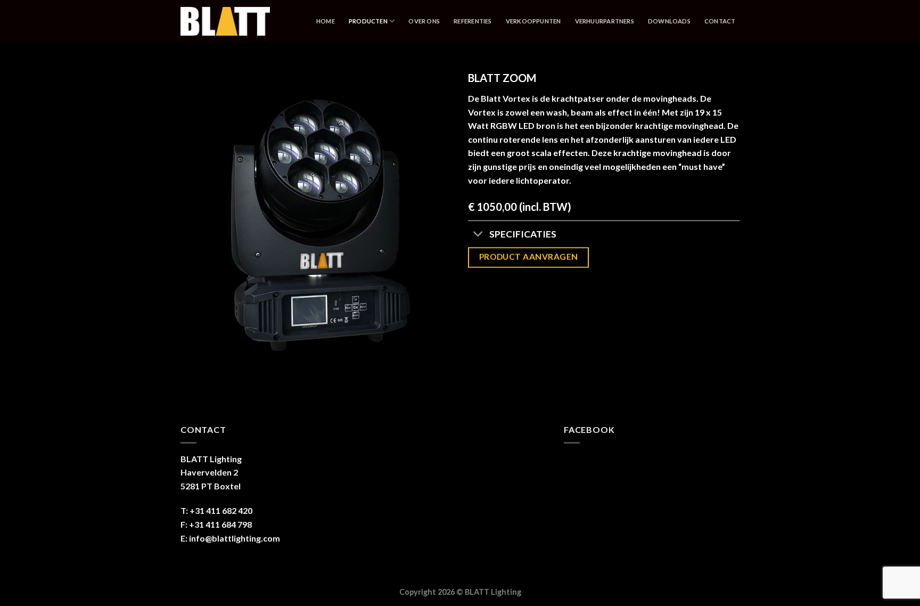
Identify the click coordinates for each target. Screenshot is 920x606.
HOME (325, 21)
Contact (720, 21)
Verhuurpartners (604, 21)
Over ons (424, 21)
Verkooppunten (533, 21)
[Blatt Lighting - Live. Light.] (240, 21)
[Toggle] (478, 235)
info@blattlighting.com (234, 538)
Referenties (472, 21)
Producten (368, 21)
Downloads (669, 21)
